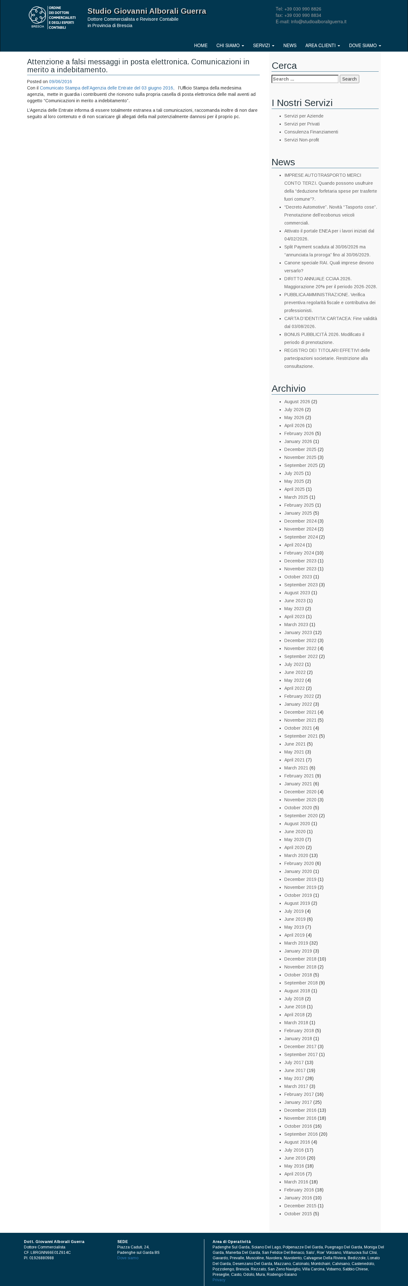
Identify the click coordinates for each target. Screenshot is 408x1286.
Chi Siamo (228, 45)
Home (201, 45)
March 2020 (296, 855)
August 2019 (297, 903)
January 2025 (298, 513)
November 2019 (300, 887)
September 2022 (301, 656)
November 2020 (300, 799)
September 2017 (301, 1054)
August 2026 (297, 401)
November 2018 (300, 966)
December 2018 (300, 958)
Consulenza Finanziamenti (311, 131)
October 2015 (298, 1213)
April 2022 (294, 688)
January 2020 (298, 871)
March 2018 (296, 1022)
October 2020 (298, 807)
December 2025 (300, 449)
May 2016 (294, 1165)
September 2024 (301, 536)
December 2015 (300, 1205)
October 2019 (298, 895)
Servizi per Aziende (304, 115)
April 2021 (294, 759)
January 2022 (298, 704)
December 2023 (300, 560)
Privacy (219, 1280)
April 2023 (294, 616)
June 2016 (295, 1158)
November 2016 (300, 1118)
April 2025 (294, 489)
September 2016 (301, 1134)
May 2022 (294, 680)
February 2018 (299, 1030)
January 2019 (298, 951)
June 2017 (295, 1070)
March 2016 (296, 1181)
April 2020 (294, 847)
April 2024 (294, 544)
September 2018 (301, 982)
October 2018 (298, 974)
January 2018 (298, 1038)
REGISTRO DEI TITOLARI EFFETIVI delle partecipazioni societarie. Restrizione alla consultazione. (327, 358)
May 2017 (294, 1078)
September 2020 (301, 815)
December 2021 (300, 712)
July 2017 (294, 1062)
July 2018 (294, 998)
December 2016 (300, 1110)
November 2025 (300, 457)
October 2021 (298, 728)
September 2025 (301, 465)
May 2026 (294, 417)
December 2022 (300, 640)
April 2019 (294, 935)
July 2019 (294, 911)
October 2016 (298, 1126)
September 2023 (301, 584)
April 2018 (294, 1014)
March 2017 (296, 1086)
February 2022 (299, 696)
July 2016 (294, 1150)
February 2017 (299, 1094)
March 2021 (296, 767)
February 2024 (299, 552)
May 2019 (294, 927)
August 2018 (297, 990)
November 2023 (300, 568)
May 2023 (294, 608)
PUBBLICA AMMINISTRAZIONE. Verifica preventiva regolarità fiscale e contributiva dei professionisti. (329, 302)
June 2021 (295, 744)
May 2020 (294, 839)
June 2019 (295, 919)
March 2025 (296, 497)
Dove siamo (363, 45)
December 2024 (300, 521)
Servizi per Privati (302, 123)
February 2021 (299, 775)
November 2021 (300, 720)
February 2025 (299, 505)
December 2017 (300, 1046)
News (289, 45)
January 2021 (298, 783)
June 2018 (295, 1006)
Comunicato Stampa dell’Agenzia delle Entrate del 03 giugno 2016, (108, 87)
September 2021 (301, 736)
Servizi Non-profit (301, 139)
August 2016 (297, 1142)
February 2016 (299, 1189)
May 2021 (294, 751)
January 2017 (298, 1102)
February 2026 (299, 433)
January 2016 (298, 1197)
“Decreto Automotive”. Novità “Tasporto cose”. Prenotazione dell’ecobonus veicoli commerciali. (330, 214)
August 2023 (297, 592)
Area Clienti (321, 45)
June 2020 (295, 831)
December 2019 (300, 879)
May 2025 (294, 481)
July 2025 (294, 473)
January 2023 (298, 632)
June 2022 (295, 672)
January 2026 (298, 441)
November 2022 (300, 648)
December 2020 (300, 791)
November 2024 (300, 529)
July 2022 (294, 664)
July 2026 (294, 409)
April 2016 (294, 1173)
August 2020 (297, 823)
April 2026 (294, 425)
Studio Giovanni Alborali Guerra (147, 11)
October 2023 (298, 576)
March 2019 (296, 943)
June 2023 (295, 600)
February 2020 (299, 863)
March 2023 (296, 624)
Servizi (262, 45)
